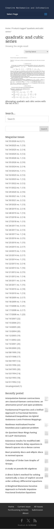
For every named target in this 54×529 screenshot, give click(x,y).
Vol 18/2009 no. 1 (13, 301)
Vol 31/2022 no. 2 (13, 183)
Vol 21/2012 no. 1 (13, 276)
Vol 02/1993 (10, 377)
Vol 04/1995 (10, 369)
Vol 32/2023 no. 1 (13, 179)
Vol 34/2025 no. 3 (13, 154)
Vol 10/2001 (10, 344)
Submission (37, 510)
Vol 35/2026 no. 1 (13, 158)
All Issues (38, 506)
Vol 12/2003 (10, 335)
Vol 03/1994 (10, 373)
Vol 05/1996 (10, 365)
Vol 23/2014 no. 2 (13, 255)
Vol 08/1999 (10, 352)
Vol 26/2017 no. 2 (13, 230)
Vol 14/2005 (10, 327)
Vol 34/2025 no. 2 (13, 149)
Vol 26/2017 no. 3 (13, 225)
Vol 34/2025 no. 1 (13, 145)
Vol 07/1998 (10, 356)
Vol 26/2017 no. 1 (13, 234)
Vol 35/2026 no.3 (13, 141)
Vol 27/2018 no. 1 (13, 221)
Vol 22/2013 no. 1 (13, 268)
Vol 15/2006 (10, 322)
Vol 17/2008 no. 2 (13, 310)
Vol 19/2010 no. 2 (13, 289)
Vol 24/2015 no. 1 (13, 251)
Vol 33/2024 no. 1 (13, 170)
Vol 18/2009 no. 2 (13, 297)
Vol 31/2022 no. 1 (13, 187)
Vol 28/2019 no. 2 (13, 208)
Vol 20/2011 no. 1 (13, 284)
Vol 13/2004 (10, 331)
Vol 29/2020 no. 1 (13, 204)
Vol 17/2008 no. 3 (13, 306)
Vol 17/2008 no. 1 (13, 314)
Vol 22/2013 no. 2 (13, 263)
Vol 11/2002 (10, 339)
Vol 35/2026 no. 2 (13, 162)
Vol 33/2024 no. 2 (13, 166)
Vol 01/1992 (10, 382)
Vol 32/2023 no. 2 (13, 175)
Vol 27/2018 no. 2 (13, 217)
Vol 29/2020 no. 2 (13, 192)
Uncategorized (12, 386)
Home (7, 28)
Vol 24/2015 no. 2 (13, 246)
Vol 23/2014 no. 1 (13, 259)
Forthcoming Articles (18, 510)
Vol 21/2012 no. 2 (13, 272)
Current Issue (24, 506)
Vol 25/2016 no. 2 (13, 238)
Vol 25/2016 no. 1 (13, 242)
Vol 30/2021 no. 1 (13, 196)
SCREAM (32, 525)
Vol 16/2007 (10, 318)
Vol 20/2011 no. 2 (13, 280)
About (26, 513)
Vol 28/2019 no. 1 (13, 213)
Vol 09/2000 (10, 348)
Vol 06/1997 (10, 361)
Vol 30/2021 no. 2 (13, 200)
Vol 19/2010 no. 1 (13, 293)
